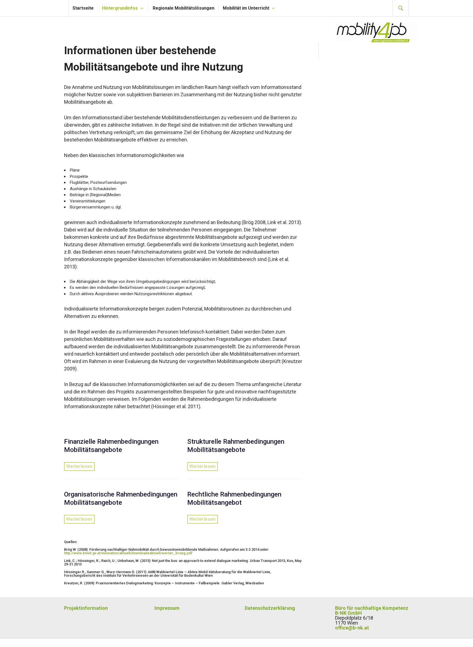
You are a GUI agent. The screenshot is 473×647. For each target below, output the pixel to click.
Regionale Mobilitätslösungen (183, 8)
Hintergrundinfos (120, 8)
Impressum (167, 608)
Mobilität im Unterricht (246, 8)
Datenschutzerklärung (270, 608)
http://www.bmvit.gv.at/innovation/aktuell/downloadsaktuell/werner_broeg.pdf (128, 553)
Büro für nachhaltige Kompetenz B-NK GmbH (371, 610)
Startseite (83, 8)
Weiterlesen (79, 466)
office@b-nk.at (352, 628)
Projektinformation (86, 608)
